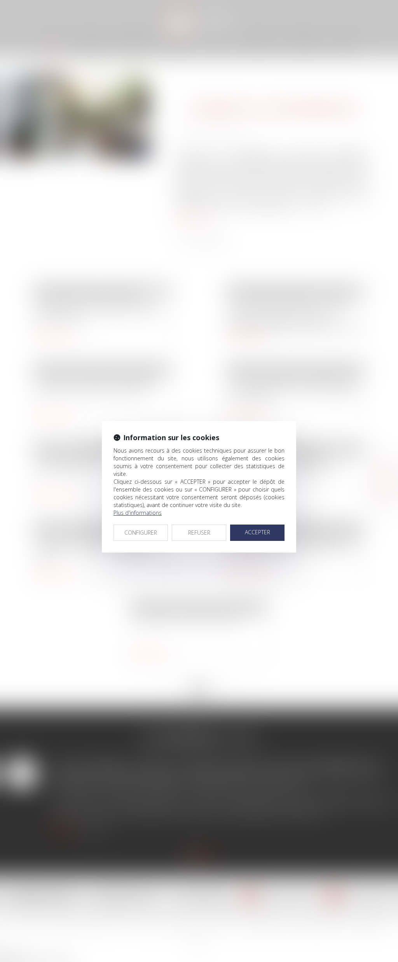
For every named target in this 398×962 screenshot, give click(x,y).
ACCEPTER (257, 532)
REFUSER (199, 532)
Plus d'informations (137, 512)
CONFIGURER (140, 532)
